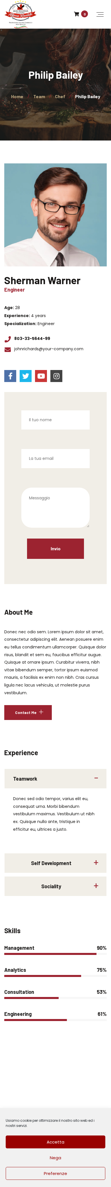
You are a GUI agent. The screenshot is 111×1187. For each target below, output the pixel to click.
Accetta (55, 1142)
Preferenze (55, 1173)
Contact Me (25, 712)
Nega (55, 1158)
